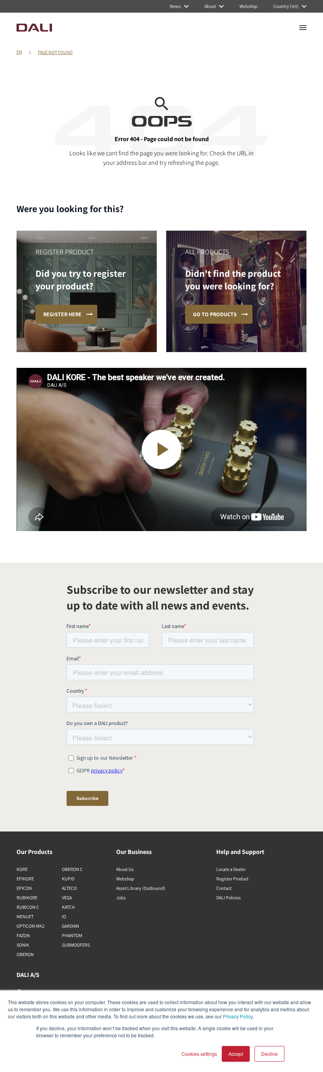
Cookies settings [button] (199, 1053)
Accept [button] (235, 1053)
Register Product (232, 879)
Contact (224, 888)
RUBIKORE (27, 897)
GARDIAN (70, 926)
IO (64, 916)
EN (19, 52)
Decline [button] (269, 1053)
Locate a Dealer (231, 869)
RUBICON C (28, 907)
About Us (125, 869)
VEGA (67, 897)
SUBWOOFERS (76, 945)
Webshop (125, 879)
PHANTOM (72, 935)
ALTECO (69, 888)
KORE (22, 869)
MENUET (25, 916)
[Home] (34, 28)
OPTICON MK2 (31, 926)
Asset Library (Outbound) (140, 888)
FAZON (23, 935)
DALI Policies (228, 897)
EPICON (24, 888)
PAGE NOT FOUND (55, 52)
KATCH (68, 907)
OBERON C (72, 869)
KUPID (68, 879)
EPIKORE (25, 879)
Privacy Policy (237, 1016)
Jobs (121, 897)
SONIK (23, 945)
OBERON (25, 954)
